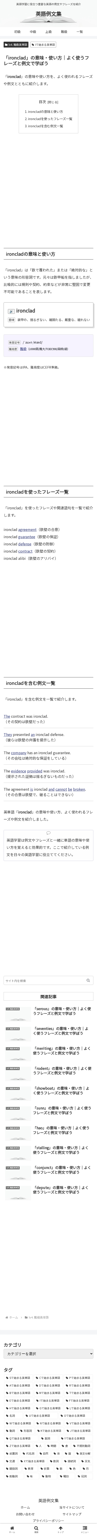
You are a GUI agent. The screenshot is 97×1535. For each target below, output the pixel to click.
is (31, 789)
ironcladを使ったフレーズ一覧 (50, 118)
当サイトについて (72, 1507)
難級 (23, 348)
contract (25, 551)
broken (79, 789)
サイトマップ (71, 1514)
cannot (61, 789)
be (70, 789)
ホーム (25, 1507)
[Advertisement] (48, 188)
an (33, 734)
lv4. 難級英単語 (18, 44)
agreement (27, 529)
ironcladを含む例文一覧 (45, 125)
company (18, 752)
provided (34, 771)
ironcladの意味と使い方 (45, 111)
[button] (88, 980)
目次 (42, 101)
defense (24, 544)
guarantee (26, 536)
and (51, 789)
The (7, 716)
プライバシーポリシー (48, 1520)
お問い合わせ (25, 1514)
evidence (18, 771)
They (8, 734)
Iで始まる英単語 (45, 44)
